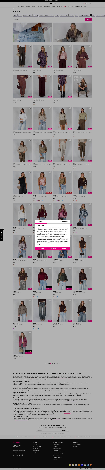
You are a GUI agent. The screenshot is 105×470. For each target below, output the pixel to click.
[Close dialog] (75, 221)
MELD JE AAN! (44, 243)
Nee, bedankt (44, 245)
